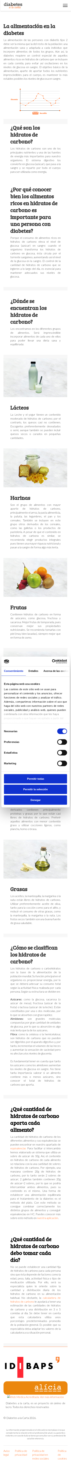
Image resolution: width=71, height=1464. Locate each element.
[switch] (62, 742)
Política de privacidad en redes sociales (40, 1454)
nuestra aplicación (47, 1217)
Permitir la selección (35, 789)
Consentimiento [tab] (13, 670)
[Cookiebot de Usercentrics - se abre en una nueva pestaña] (52, 661)
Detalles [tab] (33, 670)
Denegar (36, 799)
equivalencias (18, 1148)
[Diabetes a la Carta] (13, 5)
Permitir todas (35, 778)
